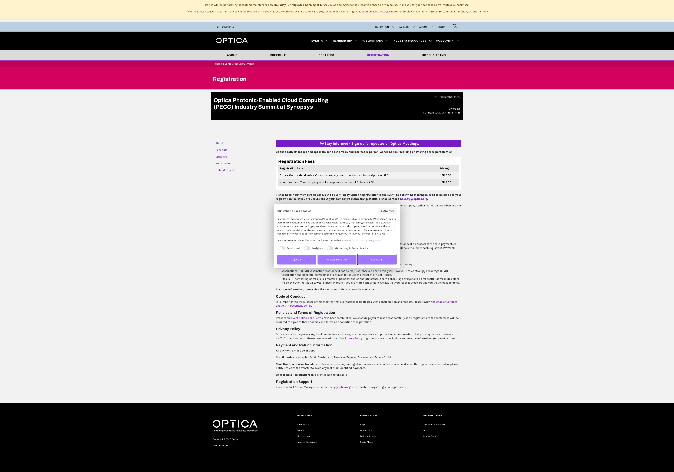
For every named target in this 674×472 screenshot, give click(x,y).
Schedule (278, 55)
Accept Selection (337, 259)
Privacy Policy (354, 338)
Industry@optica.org (337, 387)
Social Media (366, 442)
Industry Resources (307, 442)
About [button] (423, 27)
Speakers (326, 55)
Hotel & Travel (434, 55)
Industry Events (244, 63)
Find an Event (430, 436)
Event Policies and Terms (307, 318)
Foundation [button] (381, 27)
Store (426, 430)
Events (227, 63)
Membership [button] (342, 40)
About (232, 55)
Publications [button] (372, 40)
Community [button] (445, 40)
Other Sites (228, 27)
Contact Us (366, 430)
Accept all (377, 259)
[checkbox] (288, 248)
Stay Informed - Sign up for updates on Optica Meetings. (371, 144)
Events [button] (317, 40)
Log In (441, 27)
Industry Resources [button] (410, 40)
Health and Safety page (339, 289)
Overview (389, 210)
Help (362, 424)
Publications (303, 424)
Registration (378, 55)
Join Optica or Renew (434, 424)
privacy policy (374, 240)
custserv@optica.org (375, 11)
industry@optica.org (413, 198)
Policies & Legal (368, 436)
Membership (303, 436)
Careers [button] (404, 27)
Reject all (297, 259)
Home (216, 63)
